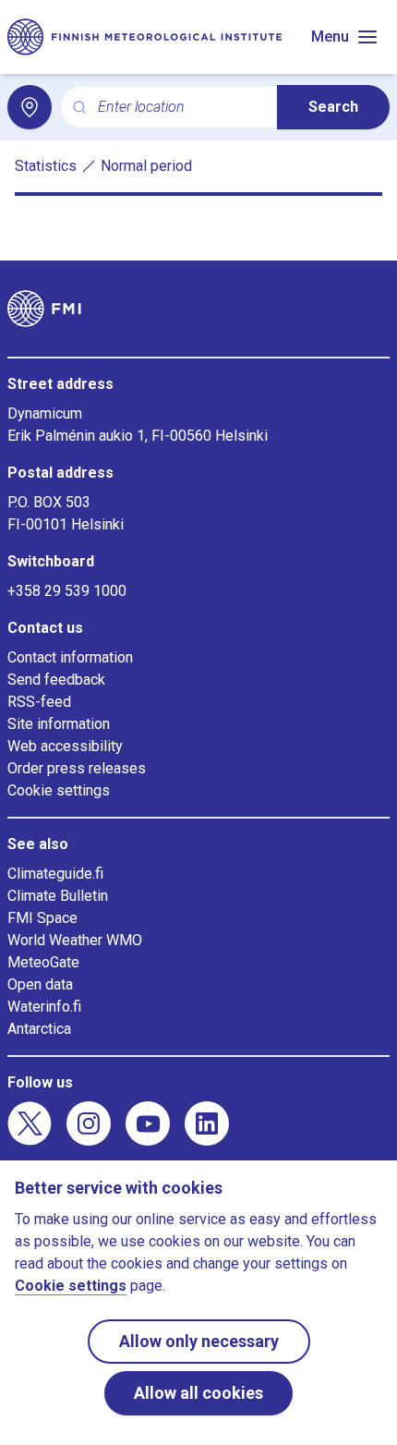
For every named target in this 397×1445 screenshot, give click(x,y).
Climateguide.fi (55, 873)
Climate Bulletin (57, 896)
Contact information (70, 657)
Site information (58, 724)
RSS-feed (39, 701)
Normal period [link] (146, 166)
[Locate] (29, 107)
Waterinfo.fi (44, 1006)
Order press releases (76, 768)
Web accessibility (65, 746)
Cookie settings (58, 790)
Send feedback (56, 679)
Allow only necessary (199, 1341)
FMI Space (42, 918)
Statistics (46, 166)
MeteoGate (43, 962)
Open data (40, 984)
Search (333, 106)
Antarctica (39, 1029)
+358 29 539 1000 (66, 591)
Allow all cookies (198, 1392)
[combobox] (180, 108)
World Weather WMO (74, 940)
